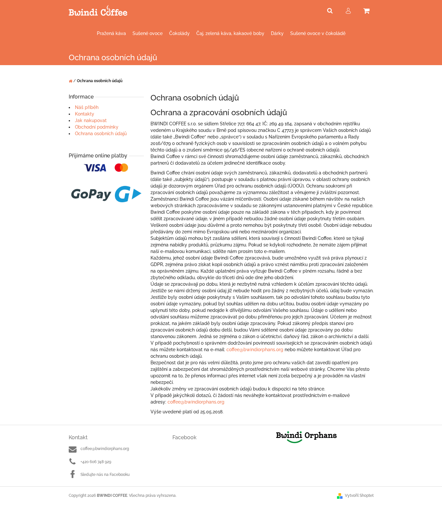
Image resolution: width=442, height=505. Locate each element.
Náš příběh (86, 107)
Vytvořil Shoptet (359, 495)
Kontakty (84, 114)
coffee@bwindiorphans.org (104, 448)
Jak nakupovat (91, 120)
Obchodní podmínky (96, 127)
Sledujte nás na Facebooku (105, 474)
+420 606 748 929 (95, 462)
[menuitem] (111, 33)
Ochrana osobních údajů (101, 133)
